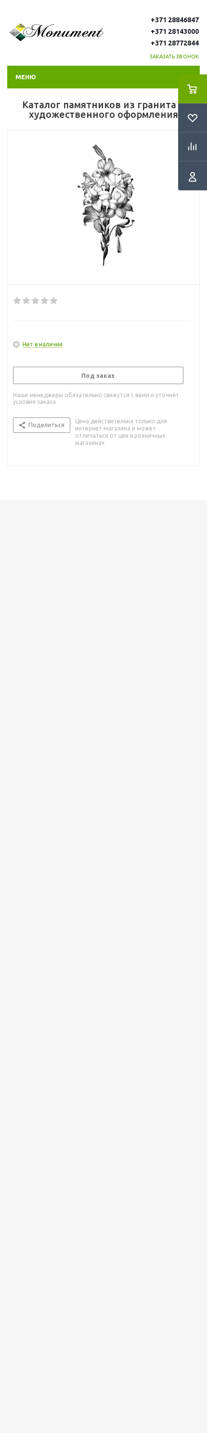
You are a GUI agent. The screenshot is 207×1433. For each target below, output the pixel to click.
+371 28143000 (175, 31)
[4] (45, 301)
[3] (35, 301)
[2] (26, 301)
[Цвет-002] (103, 205)
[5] (54, 301)
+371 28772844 (175, 43)
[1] (17, 301)
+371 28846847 (175, 19)
